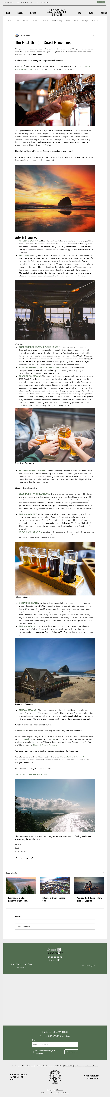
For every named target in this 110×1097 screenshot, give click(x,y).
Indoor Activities (20, 851)
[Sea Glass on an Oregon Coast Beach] (55, 885)
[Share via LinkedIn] (27, 858)
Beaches (36, 21)
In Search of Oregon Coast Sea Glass (53, 899)
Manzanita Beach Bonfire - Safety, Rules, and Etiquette (89, 899)
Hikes (76, 21)
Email (34, 1040)
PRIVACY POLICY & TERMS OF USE (19, 1077)
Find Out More (21, 967)
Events (45, 21)
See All (102, 873)
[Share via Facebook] (16, 858)
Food (68, 21)
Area (17, 21)
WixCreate (59, 1090)
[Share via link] (32, 858)
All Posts (8, 21)
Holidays (85, 21)
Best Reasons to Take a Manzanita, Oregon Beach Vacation (17, 899)
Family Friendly (57, 21)
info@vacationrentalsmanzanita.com (86, 1066)
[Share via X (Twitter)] (22, 858)
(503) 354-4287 (68, 1066)
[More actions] (93, 35)
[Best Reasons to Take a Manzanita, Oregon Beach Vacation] (21, 885)
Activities (26, 21)
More (94, 21)
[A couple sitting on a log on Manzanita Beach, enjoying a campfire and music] (89, 885)
